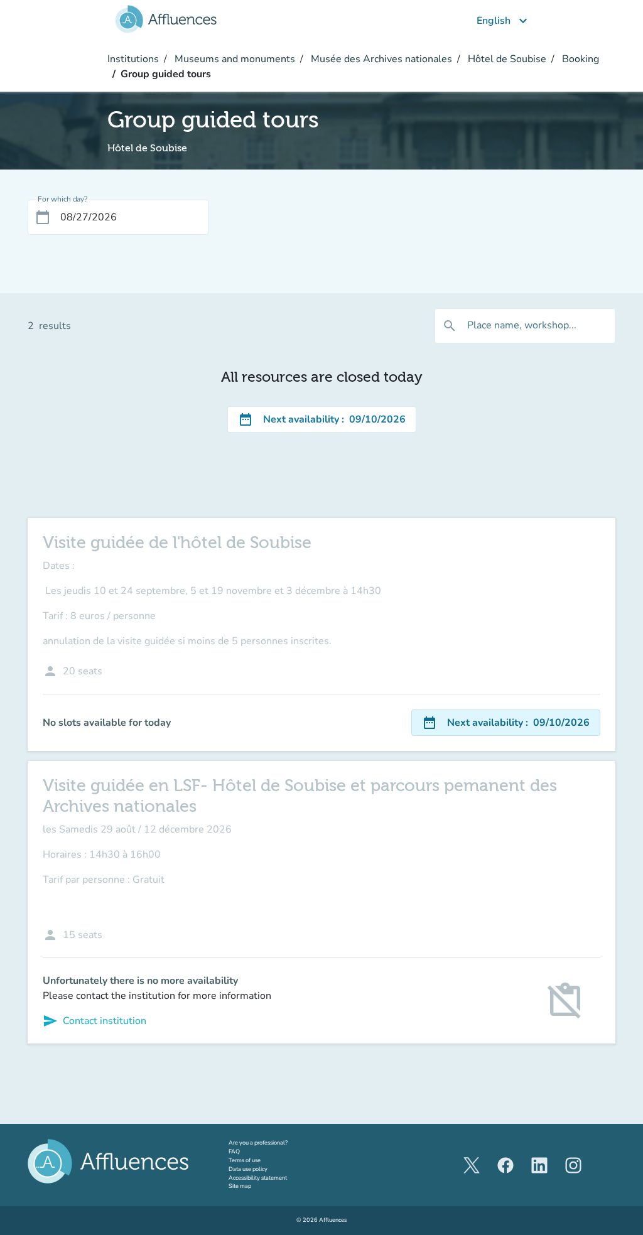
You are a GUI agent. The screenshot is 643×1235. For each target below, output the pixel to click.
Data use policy (248, 1169)
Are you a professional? (270, 1142)
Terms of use (245, 1160)
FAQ (234, 1151)
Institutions (133, 59)
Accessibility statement (258, 1178)
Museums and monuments (233, 59)
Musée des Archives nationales (380, 59)
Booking (579, 59)
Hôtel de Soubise (505, 59)
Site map (240, 1186)
